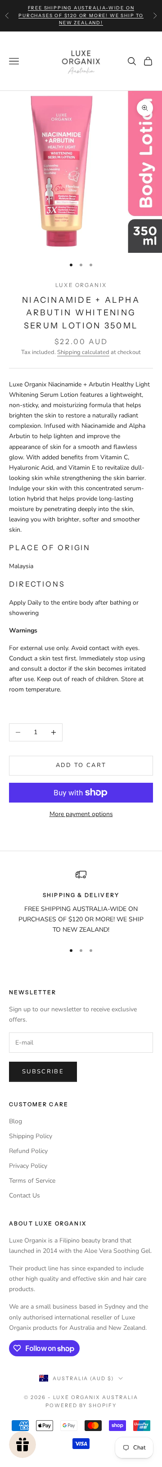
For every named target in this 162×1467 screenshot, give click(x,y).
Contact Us (24, 1195)
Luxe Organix (81, 285)
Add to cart (81, 765)
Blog (15, 1121)
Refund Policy (28, 1151)
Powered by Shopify (81, 1405)
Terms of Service (32, 1180)
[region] (81, 902)
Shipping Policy (30, 1136)
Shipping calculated (83, 352)
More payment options (81, 814)
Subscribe (43, 1072)
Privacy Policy (28, 1166)
